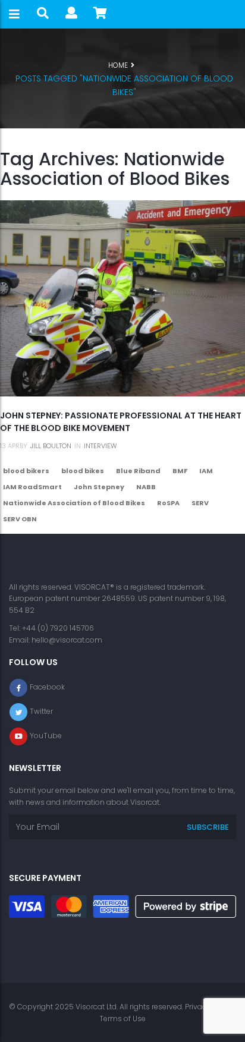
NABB (146, 487)
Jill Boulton (50, 446)
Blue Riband (138, 471)
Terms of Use (122, 1018)
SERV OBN (20, 519)
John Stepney (99, 487)
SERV (200, 503)
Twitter (41, 711)
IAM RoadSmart (32, 487)
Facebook (47, 687)
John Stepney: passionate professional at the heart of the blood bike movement (120, 422)
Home (118, 65)
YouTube (46, 736)
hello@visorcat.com (67, 640)
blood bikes (82, 471)
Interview (100, 446)
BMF (179, 471)
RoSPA (168, 503)
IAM (206, 471)
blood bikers (26, 471)
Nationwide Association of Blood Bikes (74, 503)
